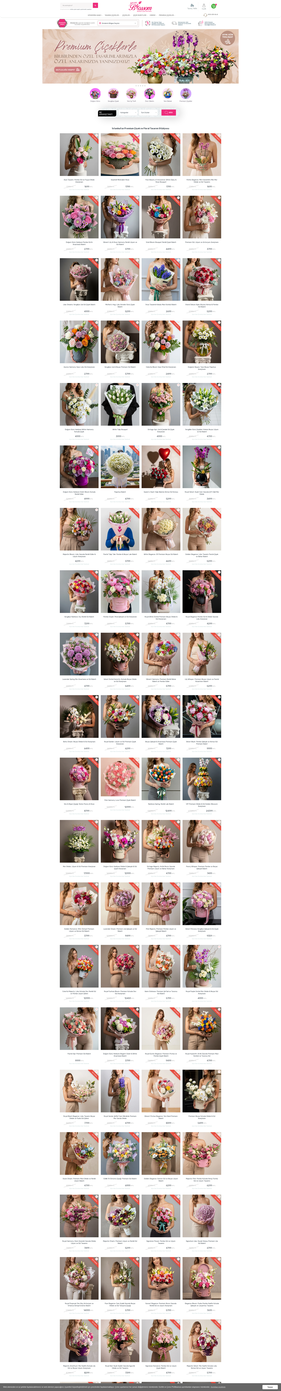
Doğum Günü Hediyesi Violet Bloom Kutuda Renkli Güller (79, 493)
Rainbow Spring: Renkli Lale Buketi (161, 804)
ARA (170, 112)
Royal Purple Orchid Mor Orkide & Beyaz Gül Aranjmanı (202, 992)
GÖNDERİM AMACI (94, 15)
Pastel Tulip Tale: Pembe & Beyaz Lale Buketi (120, 554)
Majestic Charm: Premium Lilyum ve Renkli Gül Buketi (120, 1242)
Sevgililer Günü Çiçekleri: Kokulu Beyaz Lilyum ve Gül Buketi (201, 431)
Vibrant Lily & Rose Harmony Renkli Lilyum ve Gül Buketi (120, 243)
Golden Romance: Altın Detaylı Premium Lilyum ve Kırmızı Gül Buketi (79, 930)
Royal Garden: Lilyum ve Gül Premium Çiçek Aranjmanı (120, 743)
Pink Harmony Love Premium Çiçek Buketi (120, 800)
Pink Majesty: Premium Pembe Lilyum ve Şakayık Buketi (161, 930)
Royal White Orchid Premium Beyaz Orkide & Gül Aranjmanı (161, 618)
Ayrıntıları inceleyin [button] (218, 1387)
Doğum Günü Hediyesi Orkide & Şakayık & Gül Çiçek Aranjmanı (120, 867)
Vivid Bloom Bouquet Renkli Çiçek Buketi (161, 242)
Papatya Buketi (120, 492)
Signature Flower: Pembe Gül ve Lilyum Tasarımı (160, 1242)
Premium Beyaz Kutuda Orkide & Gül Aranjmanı (201, 1117)
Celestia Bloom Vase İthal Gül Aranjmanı (161, 367)
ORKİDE (152, 15)
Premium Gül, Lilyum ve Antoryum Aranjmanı (201, 242)
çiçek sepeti (77, 9)
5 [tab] (144, 85)
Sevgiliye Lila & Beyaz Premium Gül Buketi (120, 367)
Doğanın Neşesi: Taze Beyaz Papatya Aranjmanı (202, 368)
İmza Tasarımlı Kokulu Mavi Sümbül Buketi (161, 305)
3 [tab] (140, 85)
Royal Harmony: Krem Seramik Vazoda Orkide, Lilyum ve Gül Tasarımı (79, 1242)
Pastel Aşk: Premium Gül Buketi (79, 1054)
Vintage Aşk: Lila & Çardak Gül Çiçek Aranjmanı (161, 431)
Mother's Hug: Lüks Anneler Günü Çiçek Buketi (120, 306)
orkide (71, 9)
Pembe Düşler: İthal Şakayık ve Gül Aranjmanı (120, 617)
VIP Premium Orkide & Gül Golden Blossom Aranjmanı (202, 805)
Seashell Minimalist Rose (120, 180)
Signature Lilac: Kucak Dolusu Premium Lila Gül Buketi (202, 1242)
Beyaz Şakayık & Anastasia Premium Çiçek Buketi (161, 743)
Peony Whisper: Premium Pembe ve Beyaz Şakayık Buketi (202, 867)
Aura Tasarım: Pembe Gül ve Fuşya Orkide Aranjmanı (79, 181)
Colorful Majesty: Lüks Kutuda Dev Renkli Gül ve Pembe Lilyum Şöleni (79, 992)
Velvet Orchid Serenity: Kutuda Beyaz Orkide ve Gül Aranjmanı (120, 680)
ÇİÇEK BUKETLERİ (139, 15)
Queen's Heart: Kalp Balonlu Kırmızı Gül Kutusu (161, 492)
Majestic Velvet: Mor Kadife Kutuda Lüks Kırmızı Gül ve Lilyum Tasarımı (202, 1367)
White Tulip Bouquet (120, 429)
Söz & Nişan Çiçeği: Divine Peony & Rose (79, 804)
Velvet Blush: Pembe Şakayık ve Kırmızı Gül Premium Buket (202, 743)
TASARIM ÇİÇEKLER (112, 15)
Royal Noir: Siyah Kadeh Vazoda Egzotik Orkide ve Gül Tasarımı (120, 1367)
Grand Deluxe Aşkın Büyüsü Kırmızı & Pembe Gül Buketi (201, 306)
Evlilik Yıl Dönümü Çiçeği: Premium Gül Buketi (120, 1179)
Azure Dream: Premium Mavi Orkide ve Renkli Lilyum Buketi (79, 1180)
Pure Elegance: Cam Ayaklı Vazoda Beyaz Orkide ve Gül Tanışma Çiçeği (120, 1304)
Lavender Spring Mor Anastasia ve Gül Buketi (79, 679)
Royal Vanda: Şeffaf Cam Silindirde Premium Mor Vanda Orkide (120, 1117)
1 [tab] (136, 85)
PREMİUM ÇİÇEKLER (166, 15)
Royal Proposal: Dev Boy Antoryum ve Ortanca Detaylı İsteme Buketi (79, 1304)
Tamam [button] (270, 1387)
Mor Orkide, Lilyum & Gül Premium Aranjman (79, 866)
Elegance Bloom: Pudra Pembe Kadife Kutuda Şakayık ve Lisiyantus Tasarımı (202, 1304)
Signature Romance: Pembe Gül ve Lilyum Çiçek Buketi (161, 1367)
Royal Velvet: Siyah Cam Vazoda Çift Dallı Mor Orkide (202, 493)
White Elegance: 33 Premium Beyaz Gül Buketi (161, 554)
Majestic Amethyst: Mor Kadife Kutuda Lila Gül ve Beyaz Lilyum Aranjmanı (79, 1367)
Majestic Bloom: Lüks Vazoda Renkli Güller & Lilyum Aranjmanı (79, 555)
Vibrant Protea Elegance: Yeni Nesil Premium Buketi (161, 1117)
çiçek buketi (83, 9)
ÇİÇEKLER (126, 15)
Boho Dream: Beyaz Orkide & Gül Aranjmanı (79, 742)
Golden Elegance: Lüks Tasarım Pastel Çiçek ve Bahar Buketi (201, 555)
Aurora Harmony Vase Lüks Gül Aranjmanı (79, 367)
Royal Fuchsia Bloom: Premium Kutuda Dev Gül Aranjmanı (120, 992)
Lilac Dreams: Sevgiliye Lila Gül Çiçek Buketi (79, 305)
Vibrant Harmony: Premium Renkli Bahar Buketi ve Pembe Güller (161, 680)
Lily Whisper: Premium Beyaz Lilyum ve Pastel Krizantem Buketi (202, 680)
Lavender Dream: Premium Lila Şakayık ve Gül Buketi (120, 930)
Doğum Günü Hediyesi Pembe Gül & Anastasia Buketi (79, 243)
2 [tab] (138, 85)
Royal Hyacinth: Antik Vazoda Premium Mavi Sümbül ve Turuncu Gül (201, 1055)
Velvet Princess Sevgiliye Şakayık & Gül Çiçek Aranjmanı (201, 930)
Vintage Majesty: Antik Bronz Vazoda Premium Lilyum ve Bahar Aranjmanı (161, 867)
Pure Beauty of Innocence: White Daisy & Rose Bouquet (160, 181)
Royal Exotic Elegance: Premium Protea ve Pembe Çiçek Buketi (161, 1055)
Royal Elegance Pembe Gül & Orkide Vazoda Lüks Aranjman (202, 618)
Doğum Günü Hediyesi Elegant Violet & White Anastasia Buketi (120, 1055)
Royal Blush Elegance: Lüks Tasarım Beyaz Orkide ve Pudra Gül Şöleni (79, 1117)
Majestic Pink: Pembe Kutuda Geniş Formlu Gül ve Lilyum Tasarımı (202, 1180)
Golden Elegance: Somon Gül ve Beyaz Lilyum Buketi (161, 1180)
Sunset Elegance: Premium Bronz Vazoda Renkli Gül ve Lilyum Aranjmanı (160, 1304)
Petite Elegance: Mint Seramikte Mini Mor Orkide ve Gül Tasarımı (201, 181)
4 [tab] (142, 85)
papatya (89, 9)
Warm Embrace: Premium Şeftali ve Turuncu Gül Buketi (161, 992)
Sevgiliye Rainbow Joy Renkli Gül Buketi (79, 617)
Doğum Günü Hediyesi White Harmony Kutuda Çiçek (79, 431)
